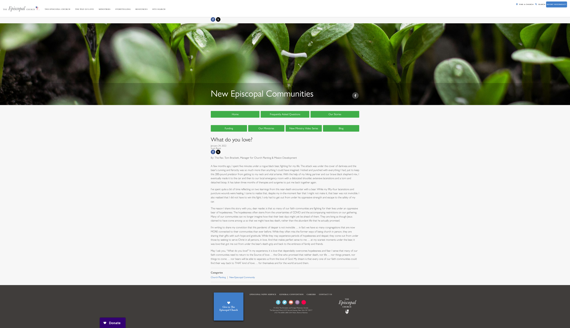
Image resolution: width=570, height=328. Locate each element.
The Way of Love (84, 9)
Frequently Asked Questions (285, 114)
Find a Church (526, 4)
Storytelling (123, 9)
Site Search (159, 9)
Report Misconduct (556, 4)
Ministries (105, 9)
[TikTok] (303, 302)
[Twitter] (284, 302)
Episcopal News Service (263, 294)
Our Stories (334, 114)
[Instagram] (297, 302)
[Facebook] (213, 19)
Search (541, 4)
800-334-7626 (291, 313)
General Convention (291, 294)
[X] (218, 19)
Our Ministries (266, 128)
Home (235, 114)
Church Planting (218, 277)
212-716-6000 (279, 313)
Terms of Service (302, 313)
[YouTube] (291, 302)
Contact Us (325, 294)
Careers (311, 294)
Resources (142, 9)
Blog (341, 128)
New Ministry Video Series (303, 128)
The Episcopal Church (57, 9)
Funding (229, 128)
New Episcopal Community (242, 277)
